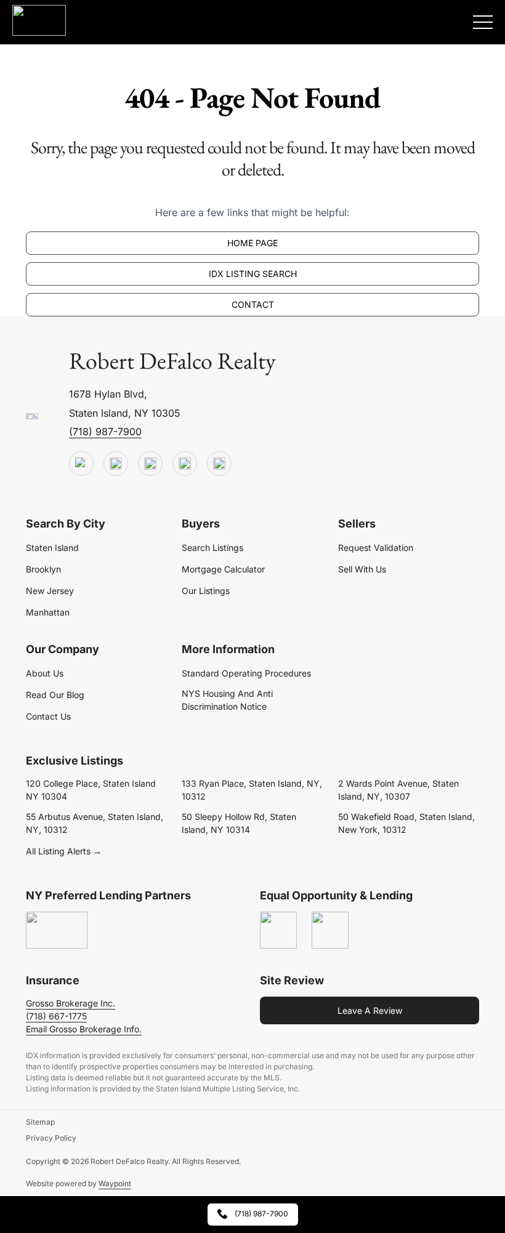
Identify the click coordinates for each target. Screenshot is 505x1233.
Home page (252, 243)
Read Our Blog (55, 694)
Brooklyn (43, 569)
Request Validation (375, 547)
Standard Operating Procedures (246, 673)
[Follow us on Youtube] (81, 464)
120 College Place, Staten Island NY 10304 (91, 789)
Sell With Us (362, 569)
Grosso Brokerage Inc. (70, 1003)
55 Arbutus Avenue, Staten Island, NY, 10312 (94, 823)
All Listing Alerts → (64, 851)
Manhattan (48, 612)
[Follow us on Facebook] (150, 464)
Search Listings (212, 547)
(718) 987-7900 (105, 431)
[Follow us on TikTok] (115, 464)
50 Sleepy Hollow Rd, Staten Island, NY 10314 (239, 823)
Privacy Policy (51, 1138)
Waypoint (115, 1183)
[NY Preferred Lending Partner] (56, 931)
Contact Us (48, 716)
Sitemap (40, 1122)
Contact (253, 304)
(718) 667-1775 (56, 1016)
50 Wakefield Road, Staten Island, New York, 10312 (406, 823)
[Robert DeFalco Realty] (39, 20)
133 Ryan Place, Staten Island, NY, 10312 (252, 789)
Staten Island (52, 547)
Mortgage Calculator (223, 569)
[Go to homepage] (32, 416)
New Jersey (50, 590)
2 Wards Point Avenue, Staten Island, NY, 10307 (398, 789)
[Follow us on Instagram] (219, 464)
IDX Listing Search (253, 273)
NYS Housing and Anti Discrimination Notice (227, 700)
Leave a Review (369, 1010)
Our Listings (206, 590)
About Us (44, 673)
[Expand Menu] (483, 22)
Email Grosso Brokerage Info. (84, 1029)
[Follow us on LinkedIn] (184, 464)
